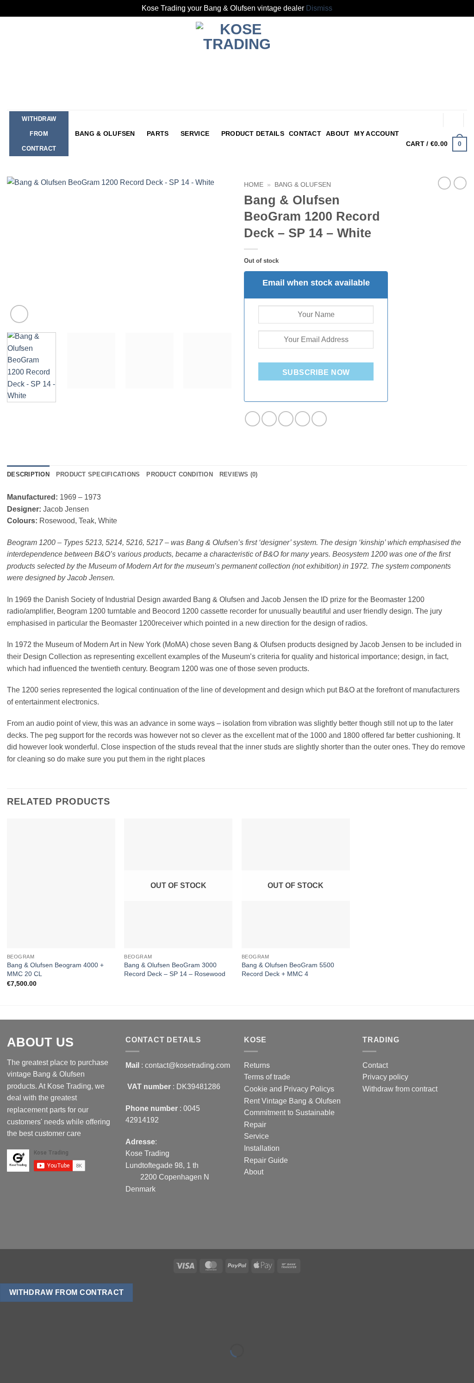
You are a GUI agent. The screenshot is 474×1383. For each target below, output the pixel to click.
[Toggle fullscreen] (36, 1328)
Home (253, 184)
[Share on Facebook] (252, 418)
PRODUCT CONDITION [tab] (179, 474)
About (337, 133)
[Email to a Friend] (285, 418)
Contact (305, 133)
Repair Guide (266, 1160)
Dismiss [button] (319, 8)
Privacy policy (385, 1077)
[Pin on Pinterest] (302, 418)
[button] (432, 120)
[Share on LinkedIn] (319, 418)
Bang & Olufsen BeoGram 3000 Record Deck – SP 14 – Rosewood (174, 969)
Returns (257, 1065)
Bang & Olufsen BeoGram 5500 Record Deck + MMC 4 (288, 969)
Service (195, 133)
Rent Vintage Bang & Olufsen (292, 1101)
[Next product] (444, 183)
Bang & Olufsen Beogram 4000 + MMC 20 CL (55, 969)
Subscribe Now (316, 372)
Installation (262, 1148)
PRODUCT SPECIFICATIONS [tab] (98, 474)
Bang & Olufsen (105, 133)
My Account (376, 133)
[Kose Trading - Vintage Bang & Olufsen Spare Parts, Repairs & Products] (237, 63)
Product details (252, 133)
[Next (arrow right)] (36, 1367)
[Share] (63, 1328)
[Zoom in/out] (9, 1328)
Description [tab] (28, 474)
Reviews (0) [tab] (238, 474)
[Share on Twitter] (269, 418)
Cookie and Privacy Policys (289, 1089)
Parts (157, 133)
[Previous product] (460, 183)
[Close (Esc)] (90, 1328)
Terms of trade (267, 1077)
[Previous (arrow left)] (9, 1367)
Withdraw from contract (39, 133)
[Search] (453, 119)
